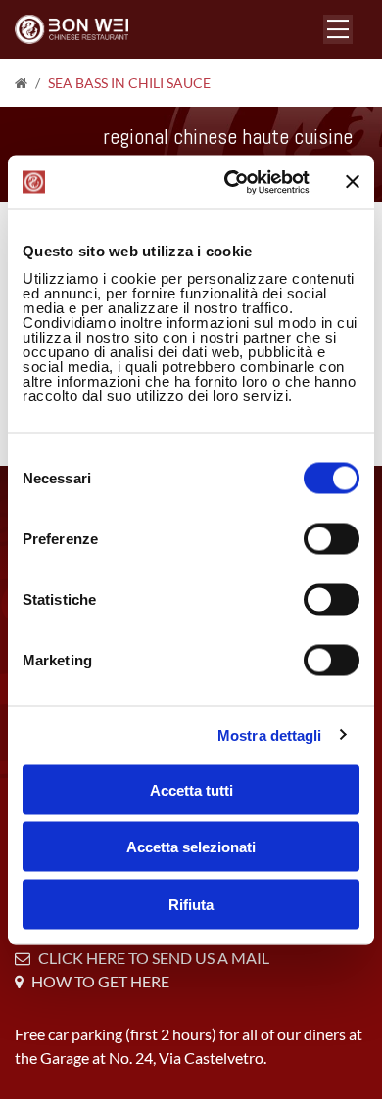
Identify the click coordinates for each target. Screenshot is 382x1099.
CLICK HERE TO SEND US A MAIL (153, 957)
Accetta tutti (191, 789)
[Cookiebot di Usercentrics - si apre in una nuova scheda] (232, 182)
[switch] (331, 538)
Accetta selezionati (191, 847)
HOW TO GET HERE (100, 981)
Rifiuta (191, 903)
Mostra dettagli (269, 735)
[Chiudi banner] (352, 182)
